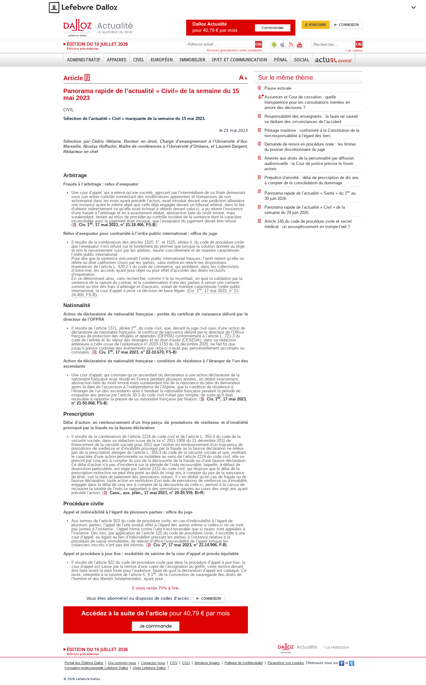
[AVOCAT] (334, 60)
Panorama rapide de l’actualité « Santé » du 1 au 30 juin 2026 (310, 195)
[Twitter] (351, 663)
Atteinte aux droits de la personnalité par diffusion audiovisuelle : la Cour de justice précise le (309, 163)
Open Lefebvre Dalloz (149, 668)
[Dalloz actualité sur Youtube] (299, 44)
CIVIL (68, 109)
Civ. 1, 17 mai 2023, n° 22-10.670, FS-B (137, 352)
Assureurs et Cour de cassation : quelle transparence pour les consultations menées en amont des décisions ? (307, 102)
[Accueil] (104, 27)
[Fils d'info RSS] (291, 44)
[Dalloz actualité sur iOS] (282, 44)
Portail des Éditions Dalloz (84, 663)
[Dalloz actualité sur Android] (274, 44)
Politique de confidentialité (244, 663)
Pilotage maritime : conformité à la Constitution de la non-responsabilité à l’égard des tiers (311, 133)
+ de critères (354, 50)
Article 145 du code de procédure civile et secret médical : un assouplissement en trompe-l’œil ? (308, 224)
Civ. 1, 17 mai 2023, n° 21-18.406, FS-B (117, 224)
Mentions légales (207, 663)
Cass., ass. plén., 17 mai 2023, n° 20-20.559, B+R (156, 492)
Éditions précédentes (83, 48)
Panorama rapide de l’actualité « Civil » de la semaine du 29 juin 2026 (304, 210)
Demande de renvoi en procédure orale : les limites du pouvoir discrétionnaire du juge (310, 147)
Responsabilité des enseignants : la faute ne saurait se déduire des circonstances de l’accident (311, 119)
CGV (173, 663)
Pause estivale (277, 88)
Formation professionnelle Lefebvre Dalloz (96, 668)
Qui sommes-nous (122, 663)
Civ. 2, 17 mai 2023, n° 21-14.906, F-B (189, 545)
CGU (186, 663)
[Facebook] (341, 663)
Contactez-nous (153, 663)
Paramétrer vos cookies (286, 663)
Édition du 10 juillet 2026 (97, 44)
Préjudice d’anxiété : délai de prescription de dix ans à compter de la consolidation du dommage (311, 180)
